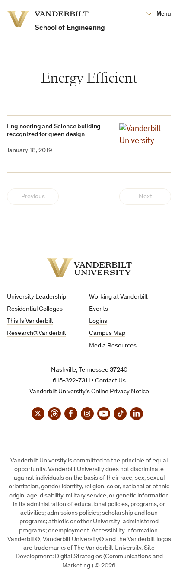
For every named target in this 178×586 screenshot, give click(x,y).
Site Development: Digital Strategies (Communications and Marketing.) (89, 557)
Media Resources (113, 346)
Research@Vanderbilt (36, 333)
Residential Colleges (35, 309)
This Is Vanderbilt (30, 321)
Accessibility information (125, 531)
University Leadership (36, 297)
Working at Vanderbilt (118, 297)
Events (98, 309)
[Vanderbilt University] (89, 267)
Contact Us (110, 381)
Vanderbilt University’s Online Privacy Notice (89, 392)
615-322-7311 (71, 381)
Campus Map (107, 333)
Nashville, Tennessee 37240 (89, 370)
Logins (98, 321)
